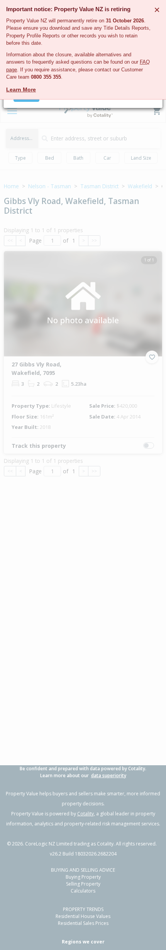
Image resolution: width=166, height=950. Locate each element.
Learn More (21, 89)
